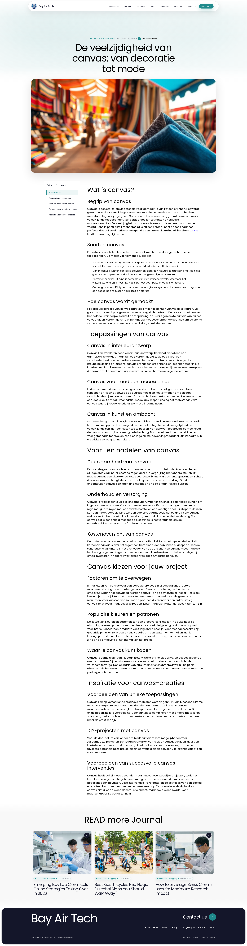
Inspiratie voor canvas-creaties (62, 215)
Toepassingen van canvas (60, 198)
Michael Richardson (149, 39)
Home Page (151, 927)
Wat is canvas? (55, 192)
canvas (194, 230)
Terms (205, 937)
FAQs (175, 927)
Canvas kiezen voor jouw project (63, 209)
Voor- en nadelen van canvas (61, 204)
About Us (187, 937)
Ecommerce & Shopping (102, 39)
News (165, 927)
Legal (212, 937)
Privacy (196, 937)
